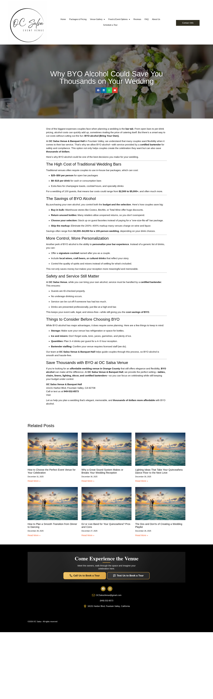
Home (63, 19)
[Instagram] (109, 588)
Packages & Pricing (78, 19)
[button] (98, 90)
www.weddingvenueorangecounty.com (71, 395)
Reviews (137, 19)
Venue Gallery (96, 19)
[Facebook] (103, 588)
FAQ (147, 19)
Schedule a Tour (110, 25)
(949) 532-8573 (106, 601)
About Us (156, 19)
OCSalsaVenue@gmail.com (108, 595)
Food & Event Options (118, 19)
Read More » (34, 481)
